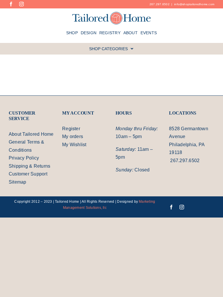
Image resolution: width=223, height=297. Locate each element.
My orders (72, 136)
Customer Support (28, 173)
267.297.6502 (160, 4)
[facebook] (11, 4)
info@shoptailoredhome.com (194, 4)
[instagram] (21, 4)
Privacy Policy (24, 157)
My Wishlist (74, 144)
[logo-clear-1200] (112, 13)
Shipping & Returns (29, 166)
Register (71, 128)
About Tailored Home (31, 134)
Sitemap (17, 182)
